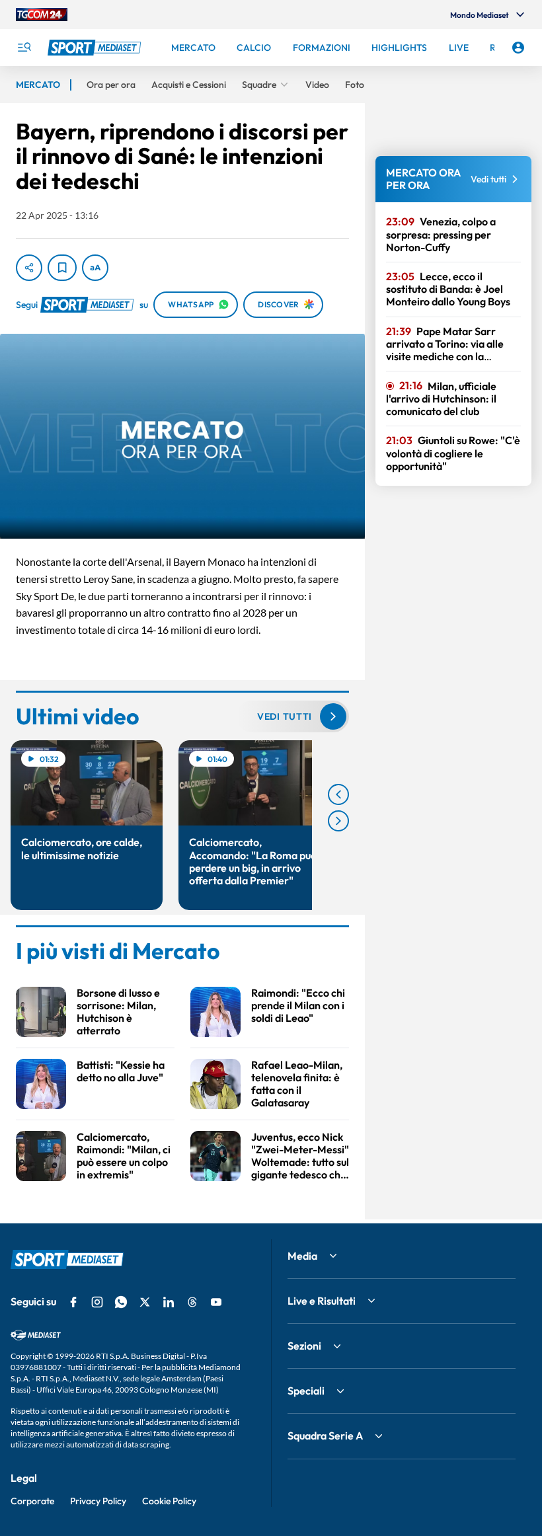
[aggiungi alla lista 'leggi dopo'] (62, 267)
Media (302, 1255)
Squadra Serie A (325, 1435)
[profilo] (518, 48)
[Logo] (96, 48)
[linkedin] (168, 1302)
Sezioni (304, 1345)
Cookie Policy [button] (169, 1501)
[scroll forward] (338, 820)
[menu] (24, 48)
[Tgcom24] (41, 14)
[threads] (192, 1302)
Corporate (32, 1501)
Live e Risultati (322, 1300)
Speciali (306, 1390)
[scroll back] (338, 794)
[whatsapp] (121, 1302)
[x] (144, 1302)
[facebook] (73, 1302)
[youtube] (216, 1302)
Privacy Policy (98, 1501)
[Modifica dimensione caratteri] (95, 267)
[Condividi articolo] (29, 267)
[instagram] (97, 1302)
